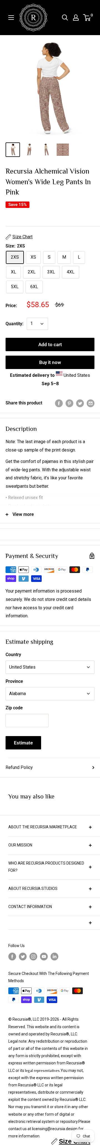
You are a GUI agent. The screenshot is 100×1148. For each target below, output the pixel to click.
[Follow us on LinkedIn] (54, 956)
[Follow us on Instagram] (33, 956)
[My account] (76, 17)
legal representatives (42, 1070)
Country (13, 654)
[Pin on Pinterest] (69, 403)
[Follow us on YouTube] (44, 956)
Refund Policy (19, 767)
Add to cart (50, 344)
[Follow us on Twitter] (23, 956)
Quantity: (14, 323)
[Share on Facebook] (59, 403)
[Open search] (65, 17)
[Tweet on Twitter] (80, 403)
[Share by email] (90, 403)
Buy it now (50, 362)
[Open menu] (11, 17)
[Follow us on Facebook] (12, 956)
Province (14, 681)
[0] (87, 17)
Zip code (14, 707)
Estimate (23, 743)
